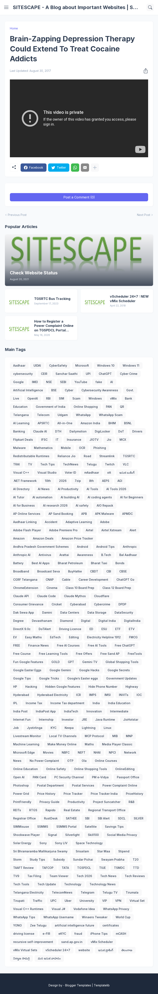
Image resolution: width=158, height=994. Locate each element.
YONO (17, 925)
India (96, 703)
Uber (68, 900)
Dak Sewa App (23, 612)
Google (18, 382)
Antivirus (45, 555)
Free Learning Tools (53, 653)
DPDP (122, 604)
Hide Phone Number (102, 686)
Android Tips (105, 546)
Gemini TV (89, 662)
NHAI (97, 752)
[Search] (150, 7)
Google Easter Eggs (27, 670)
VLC (126, 464)
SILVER (138, 818)
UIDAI (37, 365)
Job (16, 727)
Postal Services (83, 785)
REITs (17, 810)
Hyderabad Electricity (52, 695)
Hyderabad (21, 695)
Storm (17, 859)
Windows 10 (105, 365)
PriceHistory (134, 793)
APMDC (127, 513)
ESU (104, 629)
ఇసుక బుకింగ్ (127, 472)
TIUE (102, 867)
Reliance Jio (67, 456)
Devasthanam (42, 620)
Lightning (88, 727)
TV (30, 464)
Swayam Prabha (112, 859)
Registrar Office (24, 818)
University (87, 900)
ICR (78, 695)
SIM (61, 398)
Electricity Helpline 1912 (104, 637)
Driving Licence (70, 629)
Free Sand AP (110, 653)
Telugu (92, 464)
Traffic (37, 900)
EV (15, 637)
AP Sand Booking (61, 513)
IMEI (35, 382)
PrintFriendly (22, 802)
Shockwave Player (26, 835)
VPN (118, 900)
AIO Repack (105, 505)
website (84, 950)
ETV (132, 629)
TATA (65, 867)
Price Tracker (73, 793)
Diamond (66, 620)
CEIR (44, 373)
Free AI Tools (97, 645)
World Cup (123, 917)
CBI (108, 571)
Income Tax (34, 703)
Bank (128, 398)
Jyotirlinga (34, 727)
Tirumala (132, 892)
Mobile (66, 448)
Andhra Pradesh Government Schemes (41, 546)
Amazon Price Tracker (77, 538)
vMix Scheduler (102, 942)
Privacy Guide (49, 802)
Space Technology (89, 843)
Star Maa (103, 851)
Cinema (51, 588)
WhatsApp (83, 415)
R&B (131, 802)
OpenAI (32, 398)
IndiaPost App (46, 711)
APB (84, 513)
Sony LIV (61, 843)
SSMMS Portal (66, 826)
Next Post (143, 215)
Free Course (22, 653)
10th (48, 480)
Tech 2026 (84, 876)
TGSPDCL (84, 867)
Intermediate (119, 711)
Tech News (108, 876)
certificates (110, 925)
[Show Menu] (6, 7)
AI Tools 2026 (116, 489)
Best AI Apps (41, 563)
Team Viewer (58, 876)
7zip (78, 480)
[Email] (85, 167)
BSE (54, 390)
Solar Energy (22, 843)
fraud (78, 933)
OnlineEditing (125, 769)
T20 (135, 859)
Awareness (85, 555)
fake (98, 382)
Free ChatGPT (125, 645)
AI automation (42, 497)
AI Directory (21, 489)
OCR (82, 448)
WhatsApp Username (58, 917)
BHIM (112, 423)
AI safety (82, 505)
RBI (48, 398)
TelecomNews (62, 892)
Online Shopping (86, 406)
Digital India (107, 620)
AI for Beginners (131, 497)
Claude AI (40, 431)
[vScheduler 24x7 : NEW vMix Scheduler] (95, 300)
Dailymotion (78, 431)
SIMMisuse (21, 826)
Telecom (43, 415)
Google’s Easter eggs (82, 678)
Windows (95, 398)
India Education (119, 703)
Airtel (89, 530)
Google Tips (22, 678)
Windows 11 (131, 365)
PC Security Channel (69, 777)
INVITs (123, 695)
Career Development (93, 579)
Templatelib (102, 985)
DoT (121, 431)
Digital (85, 620)
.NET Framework (25, 480)
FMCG (133, 637)
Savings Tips (114, 826)
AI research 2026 (55, 505)
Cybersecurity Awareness (99, 390)
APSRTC (43, 423)
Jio (109, 439)
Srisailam (82, 851)
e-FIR (46, 933)
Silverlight (72, 835)
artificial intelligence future (74, 925)
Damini (47, 612)
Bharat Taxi (99, 563)
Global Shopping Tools (122, 662)
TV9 (16, 876)
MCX (123, 439)
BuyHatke (75, 571)
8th (91, 480)
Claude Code (46, 596)
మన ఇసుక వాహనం (49, 958)
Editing (74, 637)
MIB (115, 736)
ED (91, 629)
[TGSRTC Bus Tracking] (19, 300)
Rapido (50, 810)
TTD (136, 867)
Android (82, 546)
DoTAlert (45, 629)
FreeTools (135, 653)
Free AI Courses (68, 645)
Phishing (99, 448)
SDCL (121, 818)
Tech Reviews (135, 876)
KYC (53, 727)
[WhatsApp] (75, 167)
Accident (51, 522)
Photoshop (21, 785)
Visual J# (58, 909)
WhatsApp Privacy (116, 909)
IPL (15, 703)
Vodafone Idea (84, 909)
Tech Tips (47, 464)
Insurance (74, 439)
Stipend (123, 851)
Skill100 (93, 835)
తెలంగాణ (126, 950)
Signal (52, 835)
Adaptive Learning (79, 522)
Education (20, 406)
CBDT (94, 571)
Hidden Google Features (62, 686)
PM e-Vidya (100, 777)
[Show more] (95, 167)
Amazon (19, 538)
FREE (16, 645)
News (17, 760)
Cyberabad (78, 604)
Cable (66, 579)
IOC (139, 695)
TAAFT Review (23, 867)
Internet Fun (22, 719)
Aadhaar (19, 365)
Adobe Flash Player (27, 530)
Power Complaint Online (119, 785)
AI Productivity (68, 489)
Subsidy (59, 859)
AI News (44, 489)
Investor (67, 719)
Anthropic (130, 546)
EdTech (55, 637)
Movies (48, 752)
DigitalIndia (132, 620)
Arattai (64, 555)
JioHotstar (130, 719)
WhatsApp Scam (110, 415)
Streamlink (107, 456)
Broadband (21, 571)
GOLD (55, 662)
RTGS (33, 810)
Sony (43, 843)
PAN (109, 406)
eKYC (62, 933)
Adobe (104, 522)
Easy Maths (33, 637)
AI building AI (70, 497)
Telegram (87, 892)
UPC (53, 900)
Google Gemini (60, 670)
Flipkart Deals (23, 439)
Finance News (38, 645)
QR (122, 406)
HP (15, 686)
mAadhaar (91, 472)
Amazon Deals (43, 538)
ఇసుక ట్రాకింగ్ (105, 950)
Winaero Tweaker (94, 917)
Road (87, 456)
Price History (46, 793)
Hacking (31, 686)
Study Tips (37, 859)
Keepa (69, 727)
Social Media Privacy (122, 835)
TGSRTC (129, 456)
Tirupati (18, 900)
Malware (19, 448)
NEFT (81, 752)
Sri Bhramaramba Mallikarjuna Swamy (40, 851)
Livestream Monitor (27, 736)
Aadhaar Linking (25, 522)
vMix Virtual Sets (25, 950)
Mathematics (43, 448)
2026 (62, 480)
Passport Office (128, 777)
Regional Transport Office (106, 810)
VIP (104, 900)
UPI (88, 373)
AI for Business (24, 505)
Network (130, 752)
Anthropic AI (21, 555)
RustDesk (51, 818)
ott (109, 472)
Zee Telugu (38, 925)
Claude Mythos (75, 596)
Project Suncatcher (106, 802)
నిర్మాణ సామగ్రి (21, 958)
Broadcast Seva (48, 571)
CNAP (50, 579)
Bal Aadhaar (128, 555)
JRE (84, 719)
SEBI (63, 382)
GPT (71, 662)
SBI (87, 818)
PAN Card (39, 777)
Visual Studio (47, 472)
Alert (133, 530)
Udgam (63, 415)
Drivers (137, 431)
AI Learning (21, 423)
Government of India (50, 406)
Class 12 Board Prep (116, 588)
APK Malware (104, 513)
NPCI (112, 752)
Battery (18, 563)
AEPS (105, 480)
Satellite (91, 826)
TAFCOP (47, 867)
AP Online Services (26, 513)
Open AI (18, 777)
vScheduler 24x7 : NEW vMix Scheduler (129, 298)
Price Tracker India (104, 793)
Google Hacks (89, 670)
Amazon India (90, 423)
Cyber (69, 390)
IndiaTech (71, 711)
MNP (129, 736)
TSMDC (119, 867)
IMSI (108, 695)
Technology (72, 884)
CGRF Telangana (25, 579)
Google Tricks (49, 678)
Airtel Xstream (111, 530)
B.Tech (106, 555)
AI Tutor (18, 497)
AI (111, 382)
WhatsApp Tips (24, 917)
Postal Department (50, 785)
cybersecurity (23, 373)
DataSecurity (124, 612)
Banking (19, 431)
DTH (58, 431)
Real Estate (72, 810)
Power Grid (21, 793)
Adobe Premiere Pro (63, 530)
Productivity (76, 802)
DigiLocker (102, 431)
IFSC (44, 439)
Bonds (119, 563)
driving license (23, 933)
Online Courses (106, 760)
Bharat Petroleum (70, 563)
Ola (84, 760)
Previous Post (17, 215)
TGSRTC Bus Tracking (52, 299)
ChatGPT (105, 373)
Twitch (110, 464)
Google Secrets (119, 670)
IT (57, 439)
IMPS (92, 695)
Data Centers (69, 612)
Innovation (94, 711)
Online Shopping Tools (90, 769)
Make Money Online (62, 744)
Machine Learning (26, 744)
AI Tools (92, 489)
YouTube (80, 382)
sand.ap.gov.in (71, 942)
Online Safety (56, 769)
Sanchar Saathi (67, 373)
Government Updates (121, 678)
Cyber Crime (128, 373)
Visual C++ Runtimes (28, 909)
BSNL (128, 423)
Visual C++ (21, 472)
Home (14, 28)
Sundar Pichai (83, 859)
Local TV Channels (63, 736)
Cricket (57, 604)
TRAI (16, 464)
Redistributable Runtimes (31, 456)
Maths (89, 744)
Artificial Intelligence (28, 390)
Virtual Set (137, 900)
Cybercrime (102, 604)
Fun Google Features (28, 662)
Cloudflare (101, 596)
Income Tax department (67, 703)
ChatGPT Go (125, 579)
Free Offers (84, 653)
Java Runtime (105, 719)
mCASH (121, 933)
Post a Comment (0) (79, 197)
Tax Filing (34, 876)
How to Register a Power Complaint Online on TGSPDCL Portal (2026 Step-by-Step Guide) (53, 326)
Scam (76, 398)
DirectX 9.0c (21, 629)
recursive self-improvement (33, 942)
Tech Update (46, 884)
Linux (107, 727)
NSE (49, 382)
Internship (46, 719)
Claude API (21, 596)
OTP (70, 760)
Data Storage (96, 612)
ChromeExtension (25, 588)
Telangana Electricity (28, 892)
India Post (20, 711)
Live (16, 398)
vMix (113, 398)
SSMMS (42, 826)
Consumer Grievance (28, 604)
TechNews (70, 464)
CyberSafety (58, 365)
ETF (118, 629)
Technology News (102, 884)
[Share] (144, 71)
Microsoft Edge (24, 752)
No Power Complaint (44, 760)
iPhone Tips (99, 933)
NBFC (66, 752)
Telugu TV (109, 892)
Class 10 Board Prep (80, 588)
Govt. (130, 390)
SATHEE (71, 818)
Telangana (21, 415)
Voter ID (70, 472)
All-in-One (64, 423)
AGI (119, 480)
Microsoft (82, 365)
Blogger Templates (78, 985)
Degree (18, 620)
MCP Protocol (94, 736)
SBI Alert (104, 818)
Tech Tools (21, 884)
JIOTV (94, 439)
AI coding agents (100, 497)
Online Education (25, 769)
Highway (131, 686)
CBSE (123, 571)
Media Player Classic (117, 744)
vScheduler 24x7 (57, 950)
